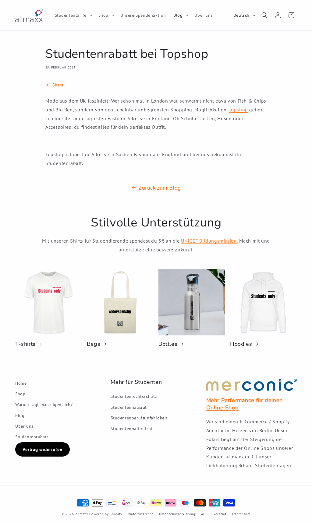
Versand (220, 514)
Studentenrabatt (31, 437)
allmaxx (82, 514)
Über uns (24, 426)
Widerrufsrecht (140, 514)
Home (21, 383)
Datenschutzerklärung (177, 514)
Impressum (241, 514)
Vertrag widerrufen (42, 449)
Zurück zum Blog (160, 187)
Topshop (238, 110)
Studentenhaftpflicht (132, 428)
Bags (93, 344)
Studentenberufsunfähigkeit (139, 418)
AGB (204, 514)
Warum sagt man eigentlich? (44, 404)
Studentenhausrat (129, 407)
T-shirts (25, 344)
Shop (20, 394)
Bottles (167, 344)
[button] (73, 15)
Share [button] (58, 85)
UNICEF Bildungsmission (209, 241)
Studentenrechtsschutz (134, 396)
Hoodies (241, 344)
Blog (19, 415)
